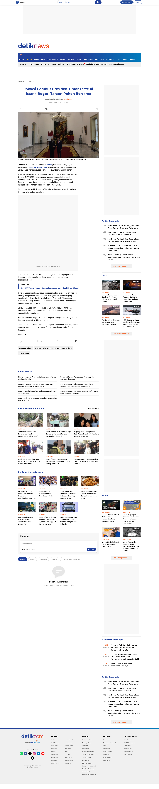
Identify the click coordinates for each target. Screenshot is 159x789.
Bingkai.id (85, 760)
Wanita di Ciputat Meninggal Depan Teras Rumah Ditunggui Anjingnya (123, 226)
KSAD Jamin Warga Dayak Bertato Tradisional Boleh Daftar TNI (25, 520)
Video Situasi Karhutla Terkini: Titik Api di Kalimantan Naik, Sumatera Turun (110, 518)
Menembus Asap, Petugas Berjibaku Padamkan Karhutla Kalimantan (130, 298)
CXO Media (128, 754)
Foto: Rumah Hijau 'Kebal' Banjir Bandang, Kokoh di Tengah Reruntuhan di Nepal (58, 434)
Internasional (52, 59)
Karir (104, 746)
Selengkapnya (93, 408)
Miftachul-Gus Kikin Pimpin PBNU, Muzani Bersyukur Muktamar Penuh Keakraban (123, 248)
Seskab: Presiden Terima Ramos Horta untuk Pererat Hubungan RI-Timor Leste (35, 385)
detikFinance (55, 746)
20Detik (67, 754)
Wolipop (68, 748)
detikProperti (55, 763)
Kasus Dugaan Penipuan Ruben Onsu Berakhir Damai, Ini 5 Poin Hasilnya (86, 461)
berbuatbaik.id (87, 740)
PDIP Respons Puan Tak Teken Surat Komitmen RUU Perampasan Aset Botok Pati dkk (125, 656)
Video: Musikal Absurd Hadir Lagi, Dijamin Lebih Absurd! (110, 544)
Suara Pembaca (58, 64)
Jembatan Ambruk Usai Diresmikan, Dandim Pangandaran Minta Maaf (27, 434)
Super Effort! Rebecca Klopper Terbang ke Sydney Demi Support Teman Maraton (47, 520)
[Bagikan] (72, 109)
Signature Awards (88, 751)
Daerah (44, 64)
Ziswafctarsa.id (87, 763)
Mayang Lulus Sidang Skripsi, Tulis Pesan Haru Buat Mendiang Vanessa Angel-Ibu (86, 434)
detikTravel (69, 740)
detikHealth (69, 746)
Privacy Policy (107, 757)
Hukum (63, 59)
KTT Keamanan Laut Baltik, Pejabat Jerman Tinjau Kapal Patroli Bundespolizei (131, 323)
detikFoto (68, 757)
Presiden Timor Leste (38, 167)
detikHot (53, 751)
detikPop (68, 763)
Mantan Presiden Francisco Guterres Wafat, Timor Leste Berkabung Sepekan (79, 392)
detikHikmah (69, 760)
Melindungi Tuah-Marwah (96, 64)
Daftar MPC (126, 2)
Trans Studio (86, 757)
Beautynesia (128, 748)
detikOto (54, 760)
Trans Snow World (88, 754)
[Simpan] (97, 109)
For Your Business (88, 769)
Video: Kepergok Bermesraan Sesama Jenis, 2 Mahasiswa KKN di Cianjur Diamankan (131, 519)
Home (21, 59)
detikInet (54, 748)
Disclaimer (106, 760)
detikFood (68, 743)
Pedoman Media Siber (110, 743)
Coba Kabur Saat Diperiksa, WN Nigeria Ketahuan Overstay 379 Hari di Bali (68, 494)
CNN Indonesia (129, 740)
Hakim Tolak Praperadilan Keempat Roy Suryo (122, 664)
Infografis (110, 59)
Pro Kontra (99, 59)
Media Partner (107, 751)
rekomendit (86, 772)
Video (125, 59)
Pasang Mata (86, 743)
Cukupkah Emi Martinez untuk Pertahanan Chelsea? (47, 493)
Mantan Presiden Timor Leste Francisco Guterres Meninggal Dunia (37, 378)
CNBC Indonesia (129, 743)
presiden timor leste (63, 348)
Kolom (78, 59)
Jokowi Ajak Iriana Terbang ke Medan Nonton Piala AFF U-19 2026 (37, 399)
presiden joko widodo (44, 348)
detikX (71, 59)
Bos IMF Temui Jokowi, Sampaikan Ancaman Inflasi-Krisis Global (49, 288)
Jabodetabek (39, 59)
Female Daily (128, 751)
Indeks (132, 59)
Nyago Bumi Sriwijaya (75, 64)
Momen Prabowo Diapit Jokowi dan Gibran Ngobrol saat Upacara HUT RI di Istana (76, 385)
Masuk (137, 2)
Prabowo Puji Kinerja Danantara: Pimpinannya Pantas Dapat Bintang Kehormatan (125, 647)
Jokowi (49, 164)
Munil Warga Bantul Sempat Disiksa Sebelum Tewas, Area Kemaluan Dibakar (29, 461)
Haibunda (127, 746)
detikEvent (85, 748)
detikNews (22, 81)
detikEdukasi (55, 743)
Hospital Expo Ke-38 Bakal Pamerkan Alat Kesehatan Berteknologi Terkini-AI (27, 494)
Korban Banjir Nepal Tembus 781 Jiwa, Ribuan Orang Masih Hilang (109, 298)
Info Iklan (106, 754)
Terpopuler (34, 64)
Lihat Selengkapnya (120, 266)
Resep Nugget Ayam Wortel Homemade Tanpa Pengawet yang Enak (89, 494)
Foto (118, 59)
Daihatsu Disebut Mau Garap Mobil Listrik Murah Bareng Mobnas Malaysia (68, 520)
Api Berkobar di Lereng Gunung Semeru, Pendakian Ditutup (111, 322)
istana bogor (24, 353)
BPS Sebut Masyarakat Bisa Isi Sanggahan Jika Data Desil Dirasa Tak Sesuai (124, 257)
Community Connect (89, 774)
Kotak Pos (106, 748)
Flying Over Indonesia (89, 766)
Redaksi (105, 740)
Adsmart (23, 64)
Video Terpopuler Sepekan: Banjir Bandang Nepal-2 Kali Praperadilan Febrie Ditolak (131, 546)
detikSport (54, 754)
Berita (29, 59)
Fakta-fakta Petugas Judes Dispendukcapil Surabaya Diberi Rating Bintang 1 (58, 461)
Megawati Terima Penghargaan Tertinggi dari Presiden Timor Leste (77, 378)
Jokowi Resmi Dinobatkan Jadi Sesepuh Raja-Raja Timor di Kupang (37, 392)
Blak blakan (88, 59)
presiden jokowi (25, 348)
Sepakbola (54, 757)
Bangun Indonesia (116, 64)
